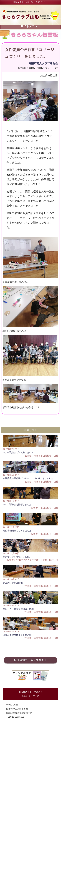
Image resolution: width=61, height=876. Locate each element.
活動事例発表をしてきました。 (18, 530)
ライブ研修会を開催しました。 (18, 504)
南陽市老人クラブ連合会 (43, 63)
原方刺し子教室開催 (13, 583)
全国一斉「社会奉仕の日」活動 (18, 609)
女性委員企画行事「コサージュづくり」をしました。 (29, 478)
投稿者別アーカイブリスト (30, 660)
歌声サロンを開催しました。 (17, 557)
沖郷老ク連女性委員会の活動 (17, 635)
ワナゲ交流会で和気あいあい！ (18, 452)
